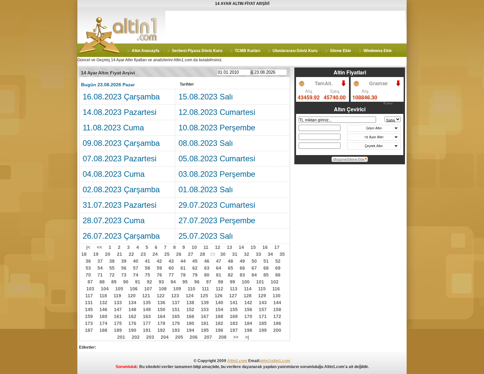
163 (147, 316)
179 (176, 323)
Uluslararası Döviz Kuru (295, 50)
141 (234, 302)
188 (103, 330)
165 (176, 316)
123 (175, 295)
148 (132, 309)
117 (89, 295)
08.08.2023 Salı (205, 143)
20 (107, 254)
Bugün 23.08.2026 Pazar (108, 84)
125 (204, 295)
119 (117, 295)
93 (161, 281)
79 (195, 275)
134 (132, 302)
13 (229, 247)
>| (247, 337)
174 (103, 323)
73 (123, 275)
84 (254, 275)
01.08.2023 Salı (205, 189)
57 (135, 268)
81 (218, 275)
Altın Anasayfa (145, 50)
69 (278, 268)
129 (262, 295)
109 (177, 288)
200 (277, 330)
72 (112, 275)
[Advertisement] (285, 25)
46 (206, 261)
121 (146, 295)
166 (190, 316)
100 (246, 281)
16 (265, 247)
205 (179, 337)
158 (277, 309)
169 (234, 316)
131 (89, 302)
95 (185, 281)
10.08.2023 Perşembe (216, 127)
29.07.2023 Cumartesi (216, 204)
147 (118, 309)
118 (103, 295)
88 (102, 281)
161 (118, 316)
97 (208, 281)
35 (282, 254)
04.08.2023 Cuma (114, 174)
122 (161, 295)
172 (277, 316)
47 (218, 261)
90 (125, 281)
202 (136, 337)
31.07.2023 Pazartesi (119, 204)
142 (248, 302)
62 (195, 268)
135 (147, 302)
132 (103, 302)
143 (263, 302)
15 (253, 247)
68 (266, 268)
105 (119, 288)
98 (220, 281)
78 (183, 275)
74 (135, 275)
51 (266, 261)
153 (205, 309)
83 (242, 275)
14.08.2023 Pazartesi (119, 112)
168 (219, 316)
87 (90, 281)
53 (88, 268)
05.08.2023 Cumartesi (216, 158)
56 (123, 268)
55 (112, 268)
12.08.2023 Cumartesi (216, 112)
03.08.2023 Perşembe (216, 174)
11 (205, 247)
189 (118, 330)
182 (219, 323)
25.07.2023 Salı (205, 235)
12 (217, 247)
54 (100, 268)
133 (118, 302)
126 (219, 295)
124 (190, 295)
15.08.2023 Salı (205, 96)
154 (219, 309)
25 (167, 254)
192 (161, 330)
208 (223, 337)
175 (118, 323)
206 (194, 337)
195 (205, 330)
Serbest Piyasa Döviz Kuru (197, 50)
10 (194, 247)
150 (161, 309)
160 (103, 316)
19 (95, 254)
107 (148, 288)
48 (230, 261)
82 (230, 275)
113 (233, 288)
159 (89, 316)
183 (234, 323)
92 (149, 281)
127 (233, 295)
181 (205, 323)
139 (205, 302)
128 (248, 295)
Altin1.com (237, 361)
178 (161, 323)
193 (176, 330)
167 (205, 316)
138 (190, 302)
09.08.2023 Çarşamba (121, 143)
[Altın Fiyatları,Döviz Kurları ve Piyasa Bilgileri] (99, 52)
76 (159, 275)
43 (171, 261)
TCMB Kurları (247, 50)
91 (137, 281)
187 (89, 330)
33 (258, 254)
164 (161, 316)
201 (121, 337)
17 (277, 247)
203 (150, 337)
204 (165, 337)
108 (163, 288)
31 (234, 254)
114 (248, 288)
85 (266, 275)
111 (205, 288)
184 (248, 323)
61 (183, 268)
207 (208, 337)
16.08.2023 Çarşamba (121, 96)
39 (123, 261)
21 (119, 254)
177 (147, 323)
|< (88, 247)
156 (248, 309)
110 (191, 288)
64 (218, 268)
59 (159, 268)
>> (235, 337)
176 (132, 323)
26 (178, 254)
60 (171, 268)
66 (242, 268)
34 (270, 254)
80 (206, 275)
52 (278, 261)
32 (246, 254)
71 (100, 275)
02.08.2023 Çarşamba (121, 189)
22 (131, 254)
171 (263, 316)
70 (88, 275)
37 (100, 261)
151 (176, 309)
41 (147, 261)
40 (135, 261)
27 (190, 254)
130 (277, 295)
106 (134, 288)
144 (277, 302)
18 (84, 254)
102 (275, 281)
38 (112, 261)
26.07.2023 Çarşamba (121, 235)
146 (103, 309)
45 (195, 261)
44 (183, 261)
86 (278, 275)
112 (219, 288)
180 (190, 323)
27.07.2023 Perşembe (216, 220)
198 (248, 330)
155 (234, 309)
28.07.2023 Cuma (114, 220)
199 (263, 330)
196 (219, 330)
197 (234, 330)
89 (114, 281)
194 (190, 330)
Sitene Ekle (340, 50)
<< (99, 247)
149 (147, 309)
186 (277, 323)
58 (147, 268)
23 (143, 254)
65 (230, 268)
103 (90, 288)
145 (89, 309)
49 (242, 261)
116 (276, 288)
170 (248, 316)
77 (171, 275)
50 (254, 261)
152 (190, 309)
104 (105, 288)
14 (241, 247)
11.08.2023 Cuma (113, 127)
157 (263, 309)
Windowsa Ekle (377, 50)
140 (219, 302)
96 (197, 281)
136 (161, 302)
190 (132, 330)
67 (254, 268)
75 (147, 275)
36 (88, 261)
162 (132, 316)
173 (89, 323)
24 (155, 254)
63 (206, 268)
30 (223, 254)
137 (176, 302)
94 (173, 281)
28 (202, 254)
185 (263, 323)
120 (132, 295)
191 (147, 330)
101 (260, 281)
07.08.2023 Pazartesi (119, 158)
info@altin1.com (275, 361)
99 (232, 281)
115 (262, 288)
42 (159, 261)
